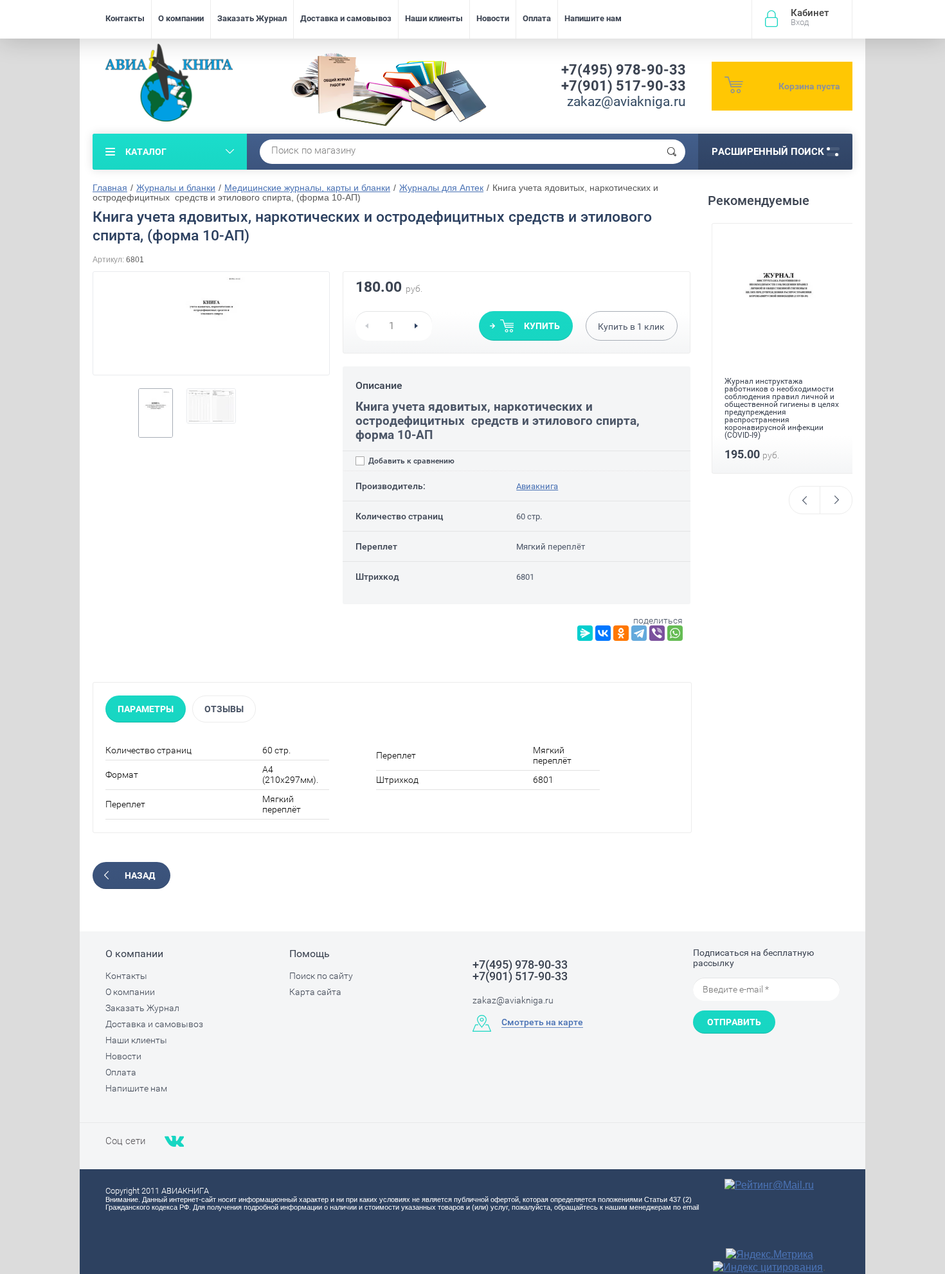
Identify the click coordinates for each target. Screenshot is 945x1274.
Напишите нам (593, 18)
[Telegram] (639, 633)
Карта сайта (315, 992)
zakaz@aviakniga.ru (626, 101)
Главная (110, 188)
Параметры (146, 709)
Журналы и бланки (175, 188)
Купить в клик (631, 326)
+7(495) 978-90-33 (623, 70)
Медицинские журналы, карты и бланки (307, 188)
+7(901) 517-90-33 (623, 86)
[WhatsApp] (675, 633)
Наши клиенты (434, 18)
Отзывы (224, 709)
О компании (181, 18)
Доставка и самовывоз (346, 18)
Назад (140, 875)
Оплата (537, 18)
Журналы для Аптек (441, 188)
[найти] (671, 151)
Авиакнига (537, 486)
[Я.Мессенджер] (585, 633)
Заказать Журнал (252, 18)
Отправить (734, 1022)
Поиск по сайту (321, 976)
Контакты (125, 18)
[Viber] (657, 633)
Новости (492, 18)
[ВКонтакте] (603, 633)
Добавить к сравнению (410, 460)
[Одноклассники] (621, 633)
